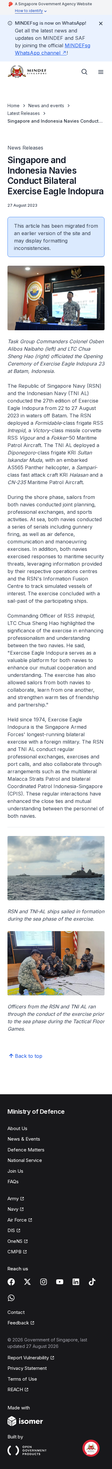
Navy (15, 1209)
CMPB (17, 1252)
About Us (17, 1128)
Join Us (15, 1171)
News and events (46, 105)
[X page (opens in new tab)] (27, 1281)
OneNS (17, 1241)
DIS (14, 1230)
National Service (24, 1160)
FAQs (13, 1181)
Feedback (21, 1323)
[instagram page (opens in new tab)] (43, 1281)
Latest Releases (23, 113)
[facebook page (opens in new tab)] (11, 1281)
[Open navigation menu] (100, 72)
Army (15, 1199)
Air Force (19, 1220)
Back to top (28, 1056)
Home (13, 105)
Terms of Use (22, 1379)
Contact (16, 1312)
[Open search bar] (84, 72)
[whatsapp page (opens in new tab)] (11, 1298)
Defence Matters (25, 1150)
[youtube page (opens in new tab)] (59, 1281)
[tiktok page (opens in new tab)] (92, 1281)
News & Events (23, 1139)
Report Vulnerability (28, 1358)
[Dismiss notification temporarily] (100, 23)
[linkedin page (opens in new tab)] (76, 1281)
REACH (18, 1390)
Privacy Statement (27, 1368)
